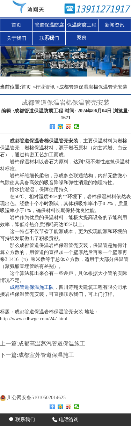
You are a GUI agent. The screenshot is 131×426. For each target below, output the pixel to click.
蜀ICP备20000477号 (41, 388)
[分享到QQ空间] (61, 126)
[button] (121, 61)
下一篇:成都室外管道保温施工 (37, 355)
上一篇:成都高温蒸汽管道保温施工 (42, 343)
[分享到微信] (77, 126)
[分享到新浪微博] (69, 126)
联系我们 (49, 38)
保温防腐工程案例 (81, 26)
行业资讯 (45, 87)
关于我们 (16, 38)
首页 (16, 25)
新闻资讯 (114, 25)
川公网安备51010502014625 (36, 397)
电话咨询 (65, 419)
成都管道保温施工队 (32, 287)
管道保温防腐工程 (49, 26)
